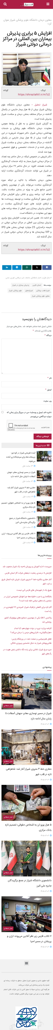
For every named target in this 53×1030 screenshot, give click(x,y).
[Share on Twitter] (37, 267)
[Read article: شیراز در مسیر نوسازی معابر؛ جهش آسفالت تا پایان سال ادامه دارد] (44, 475)
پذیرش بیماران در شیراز (20, 285)
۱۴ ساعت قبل (28, 496)
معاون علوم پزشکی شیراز (41, 296)
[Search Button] (5, 4)
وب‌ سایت (47, 401)
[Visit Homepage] (26, 4)
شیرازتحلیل (29, 290)
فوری (12, 277)
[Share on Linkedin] (6, 267)
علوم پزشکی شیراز (15, 290)
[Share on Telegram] (16, 267)
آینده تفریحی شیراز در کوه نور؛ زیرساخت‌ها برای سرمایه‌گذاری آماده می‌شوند (20, 457)
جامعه (27, 277)
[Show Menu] (48, 4)
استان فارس (37, 285)
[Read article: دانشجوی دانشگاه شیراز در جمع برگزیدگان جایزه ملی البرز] (44, 521)
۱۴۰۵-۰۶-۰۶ (45, 724)
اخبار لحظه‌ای (36, 277)
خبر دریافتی (19, 277)
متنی (7, 277)
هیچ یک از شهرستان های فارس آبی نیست (34, 590)
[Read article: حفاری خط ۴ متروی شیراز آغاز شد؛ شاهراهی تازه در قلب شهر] (44, 491)
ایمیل (48, 390)
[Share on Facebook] (47, 267)
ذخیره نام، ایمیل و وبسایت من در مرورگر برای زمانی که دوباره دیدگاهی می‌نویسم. (29, 414)
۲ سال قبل (47, 277)
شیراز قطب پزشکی (43, 290)
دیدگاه (48, 335)
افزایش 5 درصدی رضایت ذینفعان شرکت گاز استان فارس (28, 573)
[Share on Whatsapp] (27, 267)
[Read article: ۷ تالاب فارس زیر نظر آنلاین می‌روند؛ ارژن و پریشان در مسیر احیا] (44, 537)
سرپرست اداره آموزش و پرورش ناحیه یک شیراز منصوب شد (27, 566)
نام (49, 378)
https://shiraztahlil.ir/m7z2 (34, 95)
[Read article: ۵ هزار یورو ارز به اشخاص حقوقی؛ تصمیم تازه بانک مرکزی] (44, 506)
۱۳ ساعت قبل (27, 466)
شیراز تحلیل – (38, 105)
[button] (26, 963)
